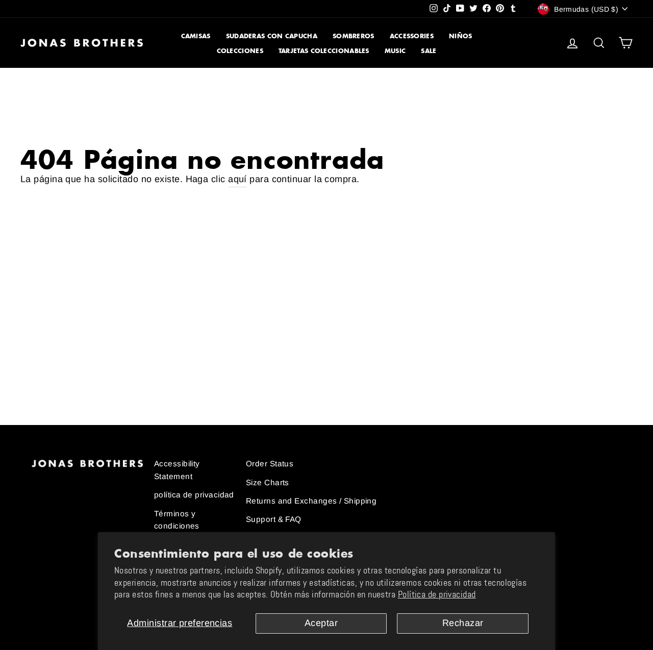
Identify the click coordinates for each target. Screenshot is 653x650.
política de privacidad (194, 494)
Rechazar (463, 623)
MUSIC (395, 51)
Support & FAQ (274, 519)
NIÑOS (460, 36)
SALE (428, 51)
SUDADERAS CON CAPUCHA (271, 36)
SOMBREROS (353, 36)
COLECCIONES (240, 51)
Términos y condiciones (176, 519)
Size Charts (267, 482)
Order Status (269, 463)
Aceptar (321, 623)
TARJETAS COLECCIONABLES (324, 51)
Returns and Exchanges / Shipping (311, 500)
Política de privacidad (437, 594)
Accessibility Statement (177, 469)
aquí (237, 179)
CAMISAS (196, 36)
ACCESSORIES (412, 36)
